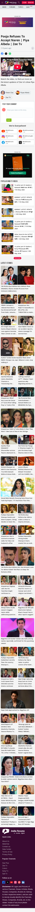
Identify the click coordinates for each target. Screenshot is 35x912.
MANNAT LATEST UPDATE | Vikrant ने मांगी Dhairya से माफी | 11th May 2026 (23, 199)
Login (24, 2)
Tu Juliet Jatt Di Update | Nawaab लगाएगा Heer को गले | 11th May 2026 (23, 187)
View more (17, 258)
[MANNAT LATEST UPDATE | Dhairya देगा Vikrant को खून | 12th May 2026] (7, 212)
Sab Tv (4, 874)
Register (30, 2)
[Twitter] (7, 882)
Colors (4, 868)
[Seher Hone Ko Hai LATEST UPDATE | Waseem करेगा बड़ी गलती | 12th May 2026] (7, 237)
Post (9, 120)
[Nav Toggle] (2, 2)
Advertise (5, 844)
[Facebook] (3, 882)
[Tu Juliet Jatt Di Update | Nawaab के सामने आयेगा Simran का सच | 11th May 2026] (7, 225)
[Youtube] (11, 882)
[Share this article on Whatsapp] (10, 53)
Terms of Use (7, 852)
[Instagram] (15, 882)
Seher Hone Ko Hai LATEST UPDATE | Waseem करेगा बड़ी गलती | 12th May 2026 (23, 236)
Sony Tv (5, 871)
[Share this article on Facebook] (2, 53)
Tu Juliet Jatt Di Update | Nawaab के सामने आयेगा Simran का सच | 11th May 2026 (23, 225)
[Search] (19, 2)
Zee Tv (4, 866)
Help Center (6, 849)
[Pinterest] (19, 882)
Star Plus (5, 863)
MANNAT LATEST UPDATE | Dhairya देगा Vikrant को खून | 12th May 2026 (23, 211)
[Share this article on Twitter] (6, 53)
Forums (12, 7)
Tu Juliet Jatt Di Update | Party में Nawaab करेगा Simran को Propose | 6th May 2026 (23, 250)
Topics (20, 7)
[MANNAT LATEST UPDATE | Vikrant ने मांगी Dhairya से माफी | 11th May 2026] (7, 200)
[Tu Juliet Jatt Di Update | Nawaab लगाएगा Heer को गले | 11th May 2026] (7, 188)
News (4, 7)
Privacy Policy (7, 854)
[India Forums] (11, 2)
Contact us (6, 846)
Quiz (28, 7)
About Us (5, 841)
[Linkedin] (23, 882)
